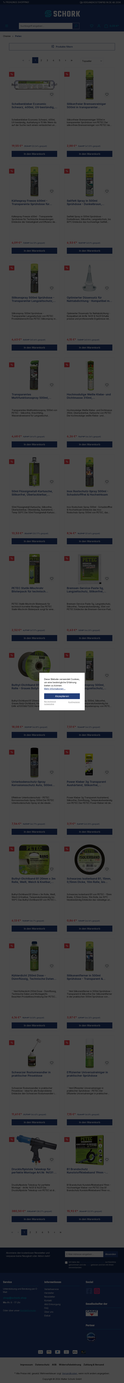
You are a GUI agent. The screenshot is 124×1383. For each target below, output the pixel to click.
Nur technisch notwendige (50, 702)
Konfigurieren (74, 702)
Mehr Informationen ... (54, 688)
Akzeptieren (62, 696)
